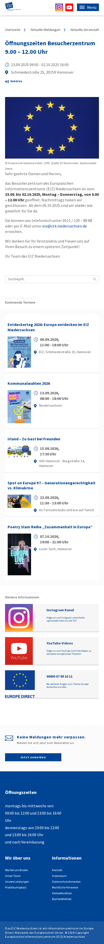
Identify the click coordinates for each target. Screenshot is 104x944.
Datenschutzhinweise (66, 881)
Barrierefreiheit (61, 899)
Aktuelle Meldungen (45, 29)
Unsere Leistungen (17, 881)
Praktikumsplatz (16, 887)
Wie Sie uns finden (16, 870)
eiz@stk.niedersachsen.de (64, 225)
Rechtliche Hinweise (65, 887)
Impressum (59, 876)
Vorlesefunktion (62, 893)
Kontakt (57, 870)
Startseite (12, 29)
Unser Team (13, 876)
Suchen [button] (94, 279)
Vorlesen (17, 82)
